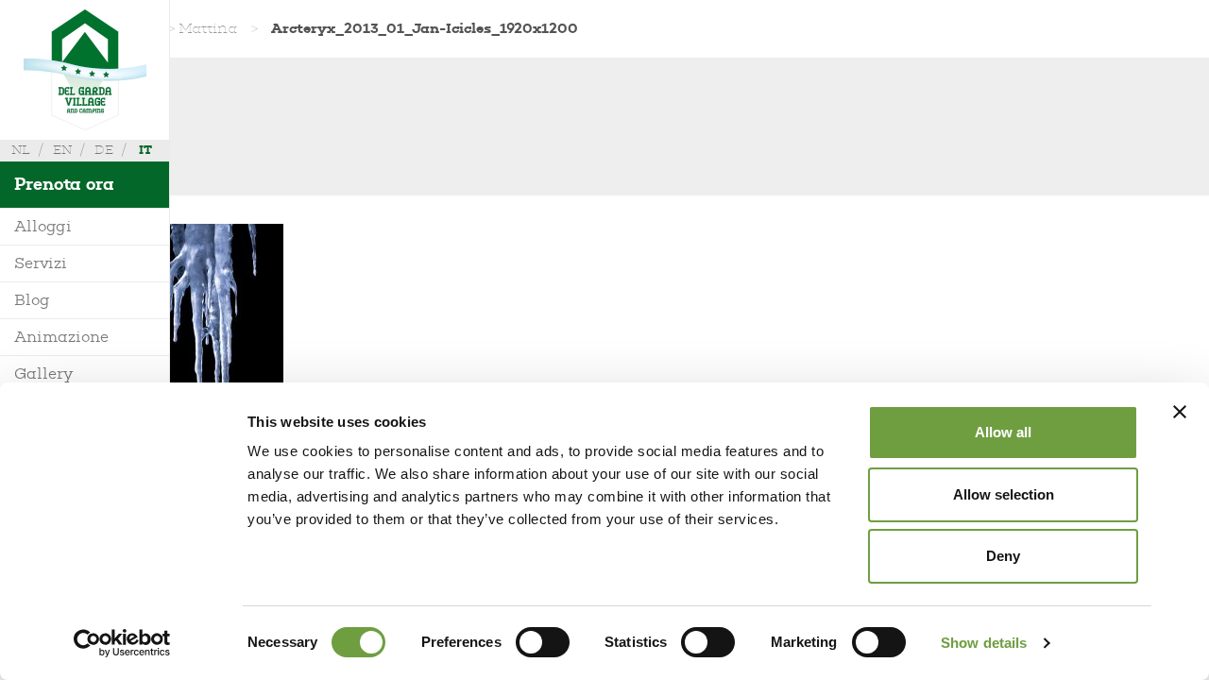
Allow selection (1003, 494)
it (145, 150)
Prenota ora (64, 184)
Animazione (61, 337)
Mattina (208, 28)
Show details (984, 643)
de (103, 150)
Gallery (43, 373)
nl (20, 150)
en (62, 150)
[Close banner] (1179, 411)
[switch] (543, 642)
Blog (32, 300)
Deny (1003, 556)
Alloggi (43, 226)
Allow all (1003, 432)
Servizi (40, 263)
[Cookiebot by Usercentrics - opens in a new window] (122, 643)
